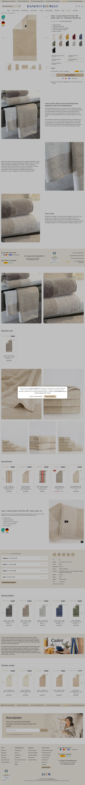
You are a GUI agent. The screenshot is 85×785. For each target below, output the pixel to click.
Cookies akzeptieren (50, 396)
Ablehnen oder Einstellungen (36, 396)
